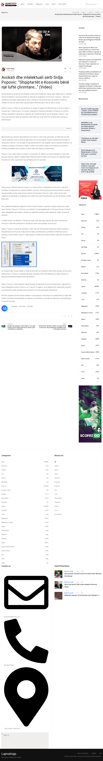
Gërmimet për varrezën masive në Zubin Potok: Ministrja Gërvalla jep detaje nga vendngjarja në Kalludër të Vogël (90, 39)
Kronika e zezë (90, 260)
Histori (90, 240)
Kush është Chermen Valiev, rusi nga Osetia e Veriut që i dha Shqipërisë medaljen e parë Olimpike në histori (52, 327)
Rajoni (90, 319)
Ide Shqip (90, 247)
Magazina (39, 4)
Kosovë (90, 253)
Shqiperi (90, 339)
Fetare (90, 227)
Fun (90, 234)
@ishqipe (14, 306)
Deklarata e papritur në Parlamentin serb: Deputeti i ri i (82, 595)
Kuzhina (90, 280)
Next (64, 324)
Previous (10, 324)
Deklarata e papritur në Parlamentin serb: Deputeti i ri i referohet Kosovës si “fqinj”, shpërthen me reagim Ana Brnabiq (90, 63)
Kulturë (90, 267)
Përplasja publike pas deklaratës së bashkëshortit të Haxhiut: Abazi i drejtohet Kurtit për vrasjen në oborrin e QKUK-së (90, 75)
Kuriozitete (62, 4)
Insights (94, 753)
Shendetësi (90, 326)
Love (90, 299)
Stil (90, 365)
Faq (100, 753)
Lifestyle (30, 4)
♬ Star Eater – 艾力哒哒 (25, 306)
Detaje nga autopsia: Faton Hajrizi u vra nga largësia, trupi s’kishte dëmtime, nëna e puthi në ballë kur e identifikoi (21, 327)
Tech (47, 4)
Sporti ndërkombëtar (90, 352)
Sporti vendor (90, 358)
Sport (53, 4)
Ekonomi (90, 221)
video (90, 378)
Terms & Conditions (82, 753)
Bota (90, 214)
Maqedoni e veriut (90, 313)
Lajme (22, 4)
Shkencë (90, 332)
